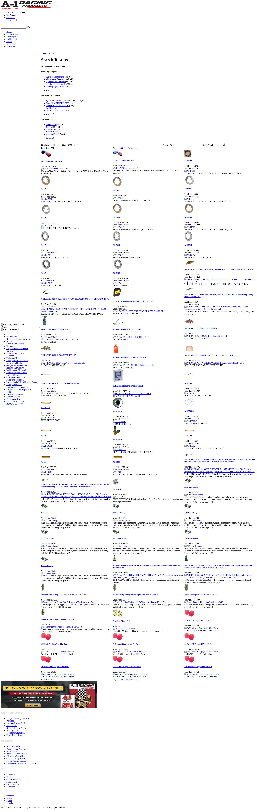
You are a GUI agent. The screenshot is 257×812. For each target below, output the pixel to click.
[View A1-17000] (189, 171)
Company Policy (13, 34)
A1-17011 (116, 245)
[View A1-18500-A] (47, 418)
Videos (9, 41)
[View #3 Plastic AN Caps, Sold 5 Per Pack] (201, 628)
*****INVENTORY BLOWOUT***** (15, 402)
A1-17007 (116, 217)
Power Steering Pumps (16, 761)
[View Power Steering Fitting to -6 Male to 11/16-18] (61, 627)
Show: (166, 145)
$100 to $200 (52, 132)
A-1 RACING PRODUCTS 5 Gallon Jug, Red (129, 357)
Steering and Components (17, 387)
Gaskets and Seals (14, 363)
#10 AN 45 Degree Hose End (51, 161)
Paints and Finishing (15, 380)
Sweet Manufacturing (15, 733)
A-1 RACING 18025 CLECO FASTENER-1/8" (201, 328)
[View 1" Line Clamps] (49, 573)
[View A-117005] (189, 199)
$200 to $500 (52, 134)
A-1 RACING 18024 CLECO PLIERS (127, 329)
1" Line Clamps (47, 566)
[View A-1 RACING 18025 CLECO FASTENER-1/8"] (206, 336)
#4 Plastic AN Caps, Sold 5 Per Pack (54, 644)
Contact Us (11, 44)
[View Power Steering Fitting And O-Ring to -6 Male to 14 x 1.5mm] (68, 602)
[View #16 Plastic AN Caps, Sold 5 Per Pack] (201, 674)
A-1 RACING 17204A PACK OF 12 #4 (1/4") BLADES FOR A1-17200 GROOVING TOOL (75, 299)
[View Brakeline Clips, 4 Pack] (124, 629)
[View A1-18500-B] (119, 421)
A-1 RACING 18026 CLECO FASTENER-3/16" (59, 355)
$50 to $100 (51, 129)
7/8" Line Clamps (191, 538)
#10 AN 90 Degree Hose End (123, 160)
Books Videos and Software (18, 339)
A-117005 (188, 189)
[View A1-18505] (46, 472)
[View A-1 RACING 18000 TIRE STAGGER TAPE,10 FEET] (138, 311)
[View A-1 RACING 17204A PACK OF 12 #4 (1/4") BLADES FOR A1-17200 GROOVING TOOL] (76, 311)
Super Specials (12, 37)
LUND (49, 108)
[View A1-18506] (118, 472)
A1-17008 (188, 217)
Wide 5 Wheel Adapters (16, 749)
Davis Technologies (14, 735)
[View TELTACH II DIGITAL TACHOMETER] (132, 393)
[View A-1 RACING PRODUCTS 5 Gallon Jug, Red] (134, 365)
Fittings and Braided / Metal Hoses (21, 763)
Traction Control (13, 397)
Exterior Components (15, 353)
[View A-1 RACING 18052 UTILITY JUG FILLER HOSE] (65, 393)
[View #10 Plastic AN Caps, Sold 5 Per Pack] (58, 674)
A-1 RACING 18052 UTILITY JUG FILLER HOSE (60, 383)
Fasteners (10, 356)
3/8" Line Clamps (119, 513)
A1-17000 (188, 161)
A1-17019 (44, 273)
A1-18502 (188, 436)
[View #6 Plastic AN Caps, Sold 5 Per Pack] (129, 652)
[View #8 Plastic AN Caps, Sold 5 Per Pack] (201, 652)
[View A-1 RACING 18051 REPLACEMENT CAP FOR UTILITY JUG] (214, 363)
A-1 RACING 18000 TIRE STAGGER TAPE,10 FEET (133, 301)
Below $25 (51, 124)
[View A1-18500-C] (190, 421)
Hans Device (11, 751)
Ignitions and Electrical (16, 370)
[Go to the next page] (134, 148)
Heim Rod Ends (13, 746)
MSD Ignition (12, 730)
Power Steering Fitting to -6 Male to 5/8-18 (200, 595)
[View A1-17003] (118, 198)
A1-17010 (44, 245)
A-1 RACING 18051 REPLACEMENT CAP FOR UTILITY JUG (208, 355)
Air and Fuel (11, 336)
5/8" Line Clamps (47, 538)
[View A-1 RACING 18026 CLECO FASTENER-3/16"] (63, 363)
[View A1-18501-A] (119, 449)
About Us (10, 775)
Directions (10, 46)
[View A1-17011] (118, 255)
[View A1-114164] (118, 497)
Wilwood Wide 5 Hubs (16, 756)
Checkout (10, 17)
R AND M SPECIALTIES (57, 103)
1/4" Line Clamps (47, 513)
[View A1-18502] (189, 446)
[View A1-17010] (46, 255)
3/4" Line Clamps (119, 538)
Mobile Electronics (14, 375)
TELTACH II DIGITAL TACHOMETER (128, 386)
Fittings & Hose (13, 358)
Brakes (9, 341)
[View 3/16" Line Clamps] (193, 495)
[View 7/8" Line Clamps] (193, 546)
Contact (9, 777)
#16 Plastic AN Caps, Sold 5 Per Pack (198, 667)
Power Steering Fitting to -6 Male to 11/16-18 (58, 619)
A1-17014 (188, 245)
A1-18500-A (45, 408)
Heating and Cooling (15, 368)
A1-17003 (116, 190)
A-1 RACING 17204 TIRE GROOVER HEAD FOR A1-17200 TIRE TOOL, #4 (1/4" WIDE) (218, 269)
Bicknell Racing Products (17, 728)
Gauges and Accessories (16, 365)
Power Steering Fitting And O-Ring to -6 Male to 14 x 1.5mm (63, 595)
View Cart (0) (12, 20)
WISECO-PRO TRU (55, 110)
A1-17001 (44, 189)
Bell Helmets (11, 725)
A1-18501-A (117, 440)
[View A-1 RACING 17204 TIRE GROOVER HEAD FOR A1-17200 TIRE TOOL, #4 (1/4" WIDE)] (220, 282)
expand (50, 90)
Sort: (205, 145)
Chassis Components (15, 344)
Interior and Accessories (16, 372)
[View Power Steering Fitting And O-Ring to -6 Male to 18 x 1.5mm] (140, 602)
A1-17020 (116, 273)
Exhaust (9, 351)
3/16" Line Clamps (191, 487)
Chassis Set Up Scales (15, 758)
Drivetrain (10, 346)
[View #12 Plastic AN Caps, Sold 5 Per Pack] (130, 674)
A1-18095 (188, 383)
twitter (9, 798)
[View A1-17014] (189, 255)
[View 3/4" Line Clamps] (121, 546)
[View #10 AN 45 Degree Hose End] (54, 169)
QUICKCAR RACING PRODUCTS (62, 101)
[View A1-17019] (46, 283)
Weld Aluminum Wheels (16, 754)
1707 (126, 148)
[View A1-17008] (189, 227)
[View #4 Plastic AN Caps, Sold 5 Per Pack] (57, 652)
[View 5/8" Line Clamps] (49, 546)
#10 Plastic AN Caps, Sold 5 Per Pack (55, 667)
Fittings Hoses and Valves (17, 360)
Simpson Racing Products (17, 723)
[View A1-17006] (46, 226)
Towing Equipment (14, 394)
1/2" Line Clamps (191, 513)
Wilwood (10, 721)
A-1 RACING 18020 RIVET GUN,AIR (55, 329)
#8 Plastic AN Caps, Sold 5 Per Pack (197, 644)
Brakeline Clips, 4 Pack (121, 621)
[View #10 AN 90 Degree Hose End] (126, 168)
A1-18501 (44, 436)
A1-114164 (117, 489)
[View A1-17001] (46, 199)
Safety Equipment (14, 384)
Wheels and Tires (13, 399)
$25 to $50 (50, 127)
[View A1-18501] (46, 446)
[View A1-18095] (189, 393)
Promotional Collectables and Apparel (22, 382)
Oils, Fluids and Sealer (16, 377)
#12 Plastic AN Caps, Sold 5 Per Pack (127, 667)
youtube (9, 803)
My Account (11, 15)
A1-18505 (44, 462)
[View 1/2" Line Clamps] (193, 520)
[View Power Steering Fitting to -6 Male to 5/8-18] (203, 602)
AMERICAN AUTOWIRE (58, 105)
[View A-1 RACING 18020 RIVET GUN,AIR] (59, 339)
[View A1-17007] (118, 227)
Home (9, 32)
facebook (10, 796)
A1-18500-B (117, 411)
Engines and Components (17, 348)
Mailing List (11, 39)
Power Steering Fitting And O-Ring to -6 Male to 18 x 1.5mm (135, 595)
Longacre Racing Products (17, 718)
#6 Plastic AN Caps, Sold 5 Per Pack (126, 644)
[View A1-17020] (118, 283)
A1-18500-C (189, 411)
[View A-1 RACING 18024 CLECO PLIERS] (131, 337)
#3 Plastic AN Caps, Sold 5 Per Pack (197, 621)
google (9, 800)
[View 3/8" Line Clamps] (121, 520)
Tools (8, 392)
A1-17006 (44, 218)
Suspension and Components (18, 389)
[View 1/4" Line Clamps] (49, 520)
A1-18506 (116, 462)
